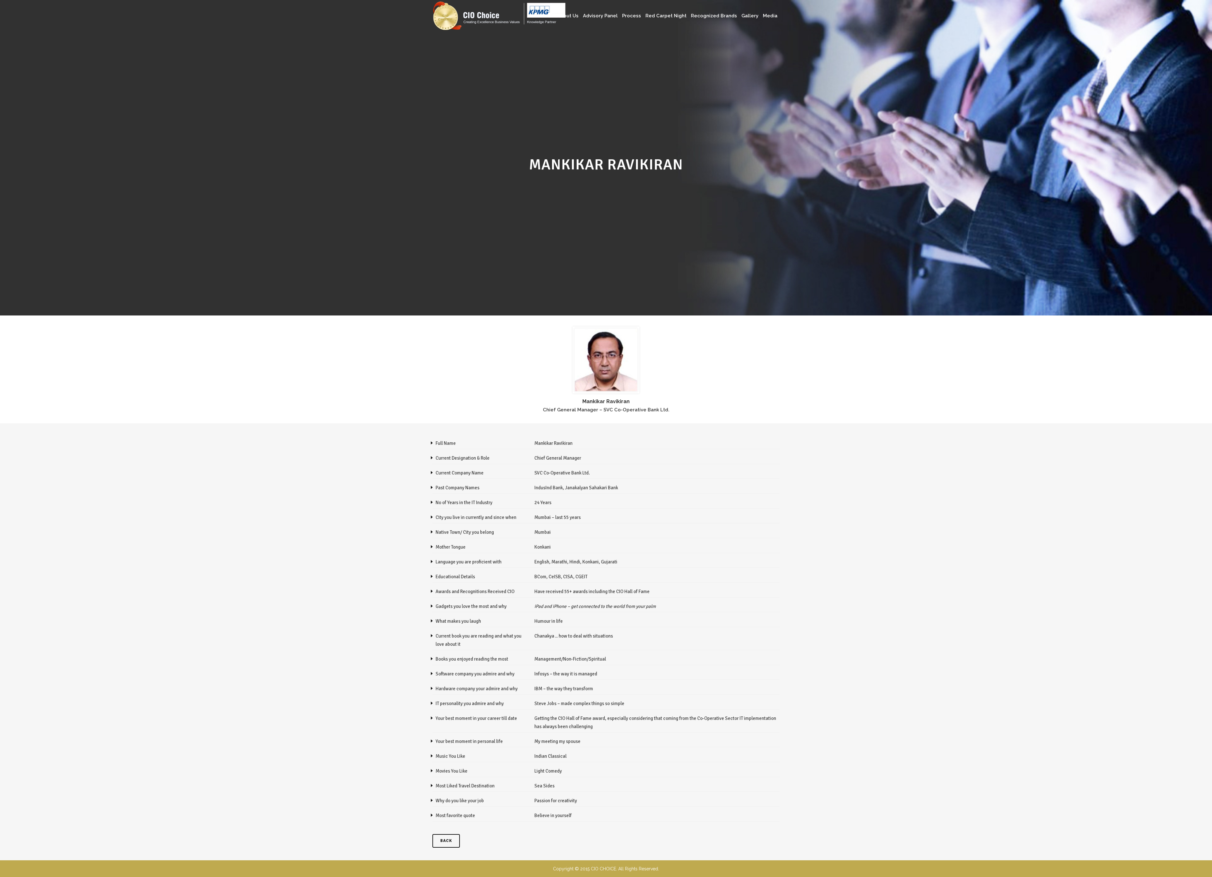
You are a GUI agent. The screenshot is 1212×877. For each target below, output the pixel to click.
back (446, 840)
